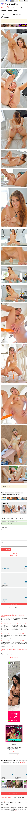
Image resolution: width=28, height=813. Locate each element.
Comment (3, 529)
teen (14, 494)
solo (8, 494)
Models (4, 10)
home (13, 492)
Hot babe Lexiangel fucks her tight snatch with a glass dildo (12, 633)
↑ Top (26, 802)
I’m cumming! (14, 755)
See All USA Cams (14, 794)
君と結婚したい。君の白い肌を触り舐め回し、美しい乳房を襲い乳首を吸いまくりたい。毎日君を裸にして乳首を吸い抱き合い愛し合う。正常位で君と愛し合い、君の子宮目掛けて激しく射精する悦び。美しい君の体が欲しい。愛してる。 (14, 627)
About (15, 10)
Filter (11, 7)
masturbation (17, 492)
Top (22, 7)
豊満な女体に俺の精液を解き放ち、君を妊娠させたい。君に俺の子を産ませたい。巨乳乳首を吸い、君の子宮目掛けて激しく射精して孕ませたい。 (14, 644)
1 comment (19, 490)
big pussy (6, 492)
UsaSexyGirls (11, 4)
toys (18, 494)
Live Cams (4, 7)
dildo (10, 492)
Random (10, 10)
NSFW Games (17, 607)
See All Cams (14, 604)
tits (16, 494)
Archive (16, 7)
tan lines (11, 494)
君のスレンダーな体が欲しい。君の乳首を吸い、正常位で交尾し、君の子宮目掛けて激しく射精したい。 (14, 618)
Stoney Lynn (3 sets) (10, 21)
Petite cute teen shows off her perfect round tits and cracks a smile (13, 623)
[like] (1, 489)
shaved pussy (3, 494)
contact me (15, 810)
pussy (22, 492)
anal (3, 492)
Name (2, 542)
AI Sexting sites (11, 607)
